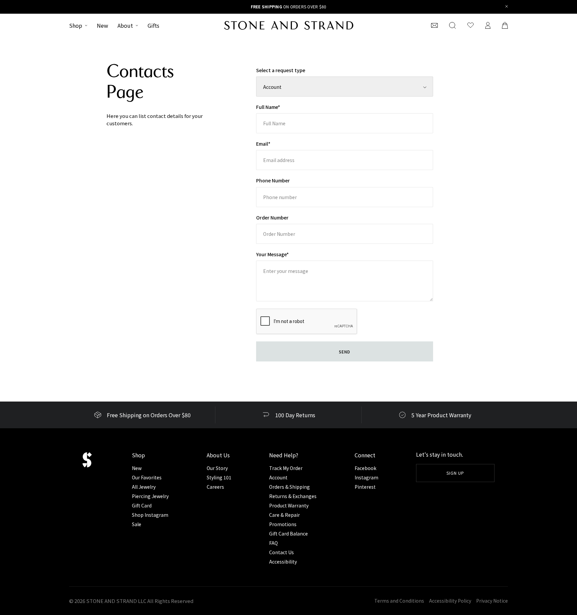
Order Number (272, 217)
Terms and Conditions (399, 600)
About (125, 25)
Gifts (153, 25)
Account (278, 477)
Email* (263, 144)
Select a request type (280, 70)
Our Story (217, 468)
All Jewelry (144, 486)
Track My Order (286, 468)
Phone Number (273, 180)
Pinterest (365, 486)
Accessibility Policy (450, 600)
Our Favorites (147, 477)
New (102, 25)
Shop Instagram (150, 514)
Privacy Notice (492, 600)
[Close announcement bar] (507, 7)
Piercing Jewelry (150, 496)
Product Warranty (289, 505)
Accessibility (283, 561)
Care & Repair (284, 514)
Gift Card (142, 505)
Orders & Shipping (289, 486)
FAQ (273, 543)
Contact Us (281, 552)
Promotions (283, 524)
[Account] (487, 25)
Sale (136, 524)
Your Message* (272, 254)
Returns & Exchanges (293, 496)
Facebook (365, 468)
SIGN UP (455, 473)
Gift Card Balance (288, 533)
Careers (215, 486)
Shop (75, 25)
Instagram (366, 477)
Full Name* (268, 107)
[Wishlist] (470, 25)
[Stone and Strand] (288, 25)
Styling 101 (219, 477)
